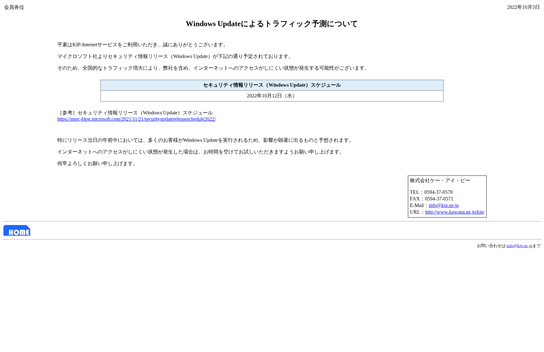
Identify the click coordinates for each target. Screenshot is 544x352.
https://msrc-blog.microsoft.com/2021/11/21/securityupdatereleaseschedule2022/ (136, 119)
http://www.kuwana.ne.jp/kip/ (454, 212)
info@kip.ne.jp (444, 205)
